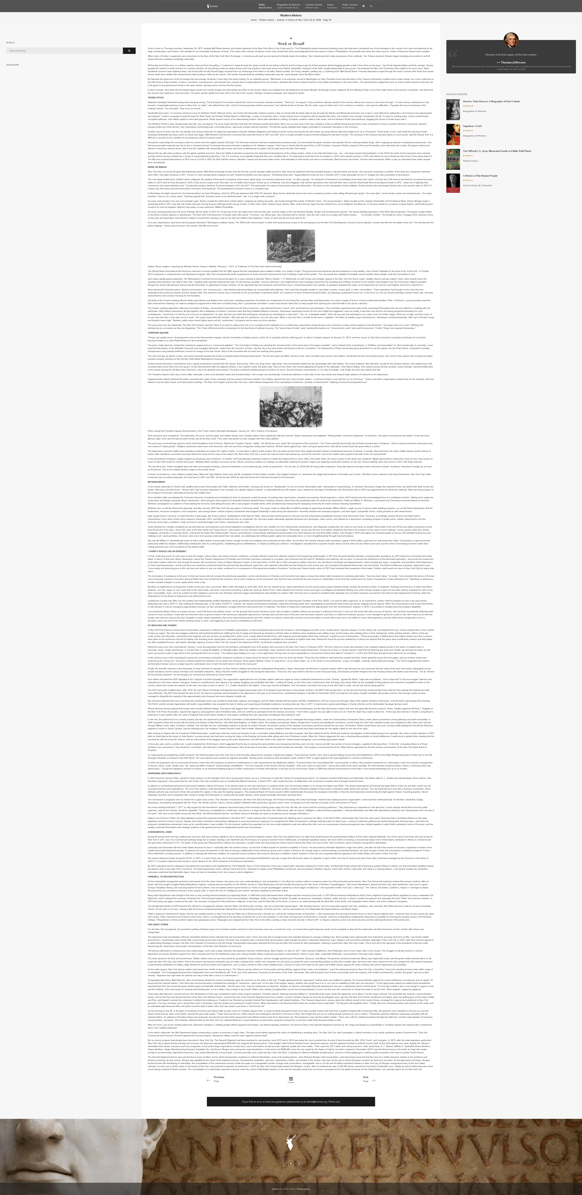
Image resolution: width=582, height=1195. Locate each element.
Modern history (266, 19)
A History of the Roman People (480, 175)
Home (254, 19)
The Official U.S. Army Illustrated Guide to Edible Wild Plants (497, 151)
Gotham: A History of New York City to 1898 (299, 19)
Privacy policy (303, 1188)
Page (219, 1079)
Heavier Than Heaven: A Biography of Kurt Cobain (491, 101)
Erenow (276, 1188)
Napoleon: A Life (472, 126)
